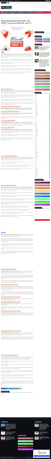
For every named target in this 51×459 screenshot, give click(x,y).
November (42, 110)
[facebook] (46, 0)
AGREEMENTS (38, 182)
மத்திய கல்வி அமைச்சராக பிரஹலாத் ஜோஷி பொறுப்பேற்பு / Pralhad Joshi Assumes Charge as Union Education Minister (44, 48)
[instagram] (49, 0)
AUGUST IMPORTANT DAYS (7, 386)
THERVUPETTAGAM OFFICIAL (10, 457)
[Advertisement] (17, 81)
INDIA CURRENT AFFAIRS (40, 81)
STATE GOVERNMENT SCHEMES (24, 449)
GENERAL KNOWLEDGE (14, 386)
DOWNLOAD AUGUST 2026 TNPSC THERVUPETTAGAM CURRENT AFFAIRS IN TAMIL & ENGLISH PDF (10, 438)
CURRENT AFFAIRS (22, 441)
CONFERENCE (38, 193)
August (42, 95)
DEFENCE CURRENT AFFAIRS (40, 75)
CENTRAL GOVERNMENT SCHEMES (24, 438)
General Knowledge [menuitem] (21, 12)
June (42, 98)
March (42, 103)
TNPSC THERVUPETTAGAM (5, 25)
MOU (37, 201)
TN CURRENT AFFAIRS (39, 86)
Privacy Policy (11, 0)
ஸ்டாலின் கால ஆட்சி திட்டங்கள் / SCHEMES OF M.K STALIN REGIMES (43, 433)
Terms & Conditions (17, 0)
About (4, 0)
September (42, 114)
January (42, 107)
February (42, 105)
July (42, 96)
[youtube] (46, 41)
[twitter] (47, 0)
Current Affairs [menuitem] (12, 12)
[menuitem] (2, 12)
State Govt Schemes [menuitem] (29, 12)
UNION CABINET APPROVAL (40, 204)
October (42, 112)
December (42, 129)
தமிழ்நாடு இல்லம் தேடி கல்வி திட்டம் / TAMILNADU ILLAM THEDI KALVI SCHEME (44, 437)
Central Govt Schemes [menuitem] (39, 12)
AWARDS (37, 188)
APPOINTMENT (38, 185)
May (42, 100)
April (42, 143)
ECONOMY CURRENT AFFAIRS (40, 78)
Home (2, 0)
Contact (7, 0)
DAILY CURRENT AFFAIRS (23, 443)
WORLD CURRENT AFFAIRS (40, 89)
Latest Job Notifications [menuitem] (6, 14)
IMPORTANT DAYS (5, 17)
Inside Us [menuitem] (5, 12)
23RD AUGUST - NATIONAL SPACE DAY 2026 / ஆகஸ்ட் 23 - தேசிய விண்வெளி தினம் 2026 (22, 2)
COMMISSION (38, 190)
